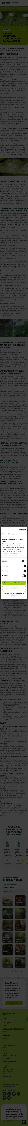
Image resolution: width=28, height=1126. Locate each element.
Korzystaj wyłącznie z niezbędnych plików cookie (14, 594)
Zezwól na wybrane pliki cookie (14, 588)
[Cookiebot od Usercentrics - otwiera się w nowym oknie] (19, 530)
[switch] (24, 566)
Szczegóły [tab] (11, 534)
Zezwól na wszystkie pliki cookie (14, 583)
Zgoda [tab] (4, 534)
